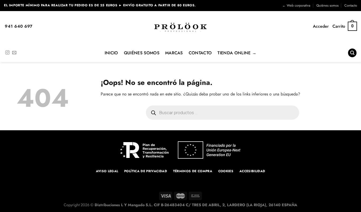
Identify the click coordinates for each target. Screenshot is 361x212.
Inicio (111, 53)
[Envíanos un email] (14, 52)
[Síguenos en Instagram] (7, 52)
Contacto (350, 5)
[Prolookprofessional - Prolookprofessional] (180, 27)
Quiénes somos (327, 5)
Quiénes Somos (141, 53)
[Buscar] (352, 53)
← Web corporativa (296, 5)
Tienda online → (236, 53)
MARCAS (174, 53)
